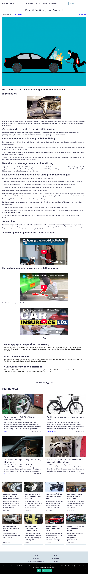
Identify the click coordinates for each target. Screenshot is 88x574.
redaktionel (82, 14)
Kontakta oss (53, 3)
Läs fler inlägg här (44, 382)
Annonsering (30, 3)
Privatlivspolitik (47, 570)
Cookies (44, 3)
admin (6, 431)
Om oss (38, 3)
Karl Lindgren (8, 474)
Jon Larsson (18, 14)
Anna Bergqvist (51, 431)
